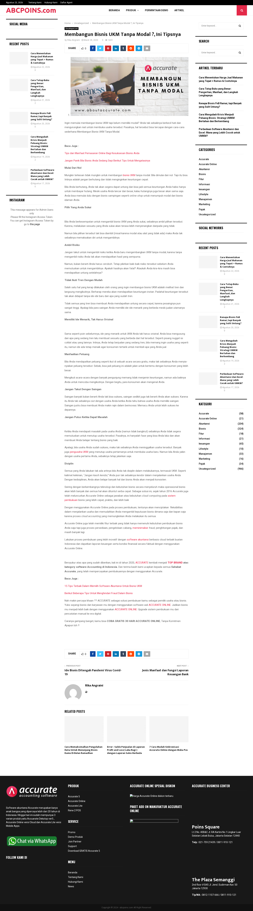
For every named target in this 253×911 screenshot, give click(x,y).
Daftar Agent (66, 2)
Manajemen (205, 199)
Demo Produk (75, 837)
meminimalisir (141, 527)
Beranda (114, 10)
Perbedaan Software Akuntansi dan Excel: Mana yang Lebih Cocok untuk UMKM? (42, 174)
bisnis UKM (129, 175)
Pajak (202, 209)
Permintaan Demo (156, 10)
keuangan (204, 189)
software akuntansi (138, 539)
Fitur (201, 179)
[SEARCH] (240, 25)
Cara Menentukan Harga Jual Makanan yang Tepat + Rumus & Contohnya (42, 58)
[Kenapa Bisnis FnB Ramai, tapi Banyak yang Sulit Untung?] (18, 118)
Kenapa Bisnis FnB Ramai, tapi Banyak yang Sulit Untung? (41, 116)
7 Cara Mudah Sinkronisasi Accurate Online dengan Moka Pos (168, 748)
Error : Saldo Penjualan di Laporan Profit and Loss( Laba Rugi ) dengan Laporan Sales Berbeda (126, 750)
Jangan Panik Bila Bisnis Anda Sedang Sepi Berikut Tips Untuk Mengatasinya (107, 160)
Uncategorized (71, 28)
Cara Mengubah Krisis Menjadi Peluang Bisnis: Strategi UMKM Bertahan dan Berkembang (39, 144)
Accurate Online (208, 164)
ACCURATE (141, 562)
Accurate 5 (74, 796)
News (71, 886)
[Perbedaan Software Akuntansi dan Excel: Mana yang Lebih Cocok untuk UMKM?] (18, 175)
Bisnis (202, 174)
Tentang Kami (34, 2)
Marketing (204, 204)
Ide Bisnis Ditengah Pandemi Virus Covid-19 (93, 672)
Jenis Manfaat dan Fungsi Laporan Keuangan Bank (165, 672)
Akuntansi (204, 169)
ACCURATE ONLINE (160, 604)
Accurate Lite (75, 805)
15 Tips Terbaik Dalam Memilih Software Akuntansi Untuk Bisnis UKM (103, 586)
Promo (71, 832)
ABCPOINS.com (31, 10)
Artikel (179, 10)
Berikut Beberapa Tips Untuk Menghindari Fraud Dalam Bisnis (99, 593)
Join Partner (74, 841)
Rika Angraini (73, 40)
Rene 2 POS (74, 810)
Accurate (204, 159)
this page (35, 224)
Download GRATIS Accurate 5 (84, 850)
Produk (131, 10)
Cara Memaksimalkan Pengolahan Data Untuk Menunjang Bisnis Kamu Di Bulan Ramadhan (83, 750)
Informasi (204, 184)
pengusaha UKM (79, 451)
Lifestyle (203, 194)
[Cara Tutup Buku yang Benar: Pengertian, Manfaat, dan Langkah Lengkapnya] (18, 85)
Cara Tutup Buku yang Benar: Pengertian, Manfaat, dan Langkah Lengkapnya (40, 88)
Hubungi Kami (50, 2)
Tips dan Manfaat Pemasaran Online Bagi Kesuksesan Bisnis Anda (102, 153)
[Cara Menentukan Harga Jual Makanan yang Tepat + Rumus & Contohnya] (18, 58)
